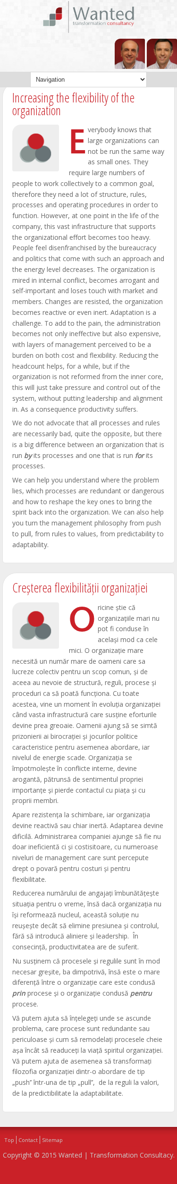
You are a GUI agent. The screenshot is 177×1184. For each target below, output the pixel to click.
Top (9, 1139)
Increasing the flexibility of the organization (73, 104)
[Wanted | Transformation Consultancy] (89, 31)
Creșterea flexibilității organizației (80, 587)
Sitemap (52, 1139)
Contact (28, 1139)
